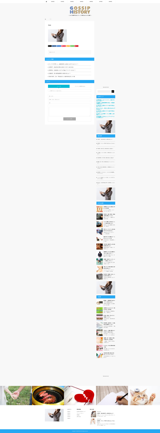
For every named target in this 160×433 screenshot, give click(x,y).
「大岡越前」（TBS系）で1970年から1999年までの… (109, 342)
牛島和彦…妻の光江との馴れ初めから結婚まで (105, 148)
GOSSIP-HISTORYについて (81, 411)
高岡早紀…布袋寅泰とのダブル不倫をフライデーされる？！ (62, 70)
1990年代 (81, 1)
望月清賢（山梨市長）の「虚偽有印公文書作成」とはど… (109, 324)
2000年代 (72, 1)
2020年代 (52, 1)
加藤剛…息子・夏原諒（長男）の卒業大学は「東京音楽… (109, 339)
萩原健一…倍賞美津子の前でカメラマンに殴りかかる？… (109, 301)
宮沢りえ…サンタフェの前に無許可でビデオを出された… (109, 230)
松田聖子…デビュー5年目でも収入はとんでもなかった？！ (106, 144)
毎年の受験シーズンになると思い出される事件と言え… (109, 349)
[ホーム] (46, 1)
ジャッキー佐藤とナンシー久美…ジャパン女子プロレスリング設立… (106, 178)
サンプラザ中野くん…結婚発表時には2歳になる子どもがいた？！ (63, 64)
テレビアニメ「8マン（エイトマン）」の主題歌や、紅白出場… (109, 271)
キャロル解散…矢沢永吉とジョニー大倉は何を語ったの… (109, 222)
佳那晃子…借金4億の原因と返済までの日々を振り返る (61, 67)
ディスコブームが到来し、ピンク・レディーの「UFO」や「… (109, 211)
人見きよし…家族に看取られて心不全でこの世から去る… (109, 331)
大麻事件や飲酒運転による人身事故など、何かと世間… (109, 304)
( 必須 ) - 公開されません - (54, 99)
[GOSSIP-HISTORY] (80, 13)
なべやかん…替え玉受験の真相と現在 (109, 346)
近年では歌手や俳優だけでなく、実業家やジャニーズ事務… (109, 256)
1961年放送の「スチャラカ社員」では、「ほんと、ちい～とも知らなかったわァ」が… (109, 335)
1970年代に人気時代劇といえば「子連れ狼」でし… (109, 278)
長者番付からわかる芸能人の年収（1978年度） (109, 207)
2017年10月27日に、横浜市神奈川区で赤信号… (109, 319)
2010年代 (62, 1)
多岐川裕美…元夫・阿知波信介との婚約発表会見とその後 (62, 76)
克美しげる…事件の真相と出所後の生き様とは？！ (109, 267)
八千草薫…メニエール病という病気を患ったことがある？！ (106, 153)
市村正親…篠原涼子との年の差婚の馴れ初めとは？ (109, 245)
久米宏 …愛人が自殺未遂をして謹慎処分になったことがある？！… (106, 168)
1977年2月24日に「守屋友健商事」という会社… (109, 241)
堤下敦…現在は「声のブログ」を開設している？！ (109, 316)
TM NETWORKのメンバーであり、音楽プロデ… (109, 357)
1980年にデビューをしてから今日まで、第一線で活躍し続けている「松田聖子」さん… (106, 425)
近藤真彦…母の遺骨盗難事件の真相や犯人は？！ (60, 73)
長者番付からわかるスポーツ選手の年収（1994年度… (109, 309)
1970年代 (100, 1)
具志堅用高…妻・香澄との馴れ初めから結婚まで (105, 157)
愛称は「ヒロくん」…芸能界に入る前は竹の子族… (109, 218)
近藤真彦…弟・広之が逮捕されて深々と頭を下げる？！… (109, 252)
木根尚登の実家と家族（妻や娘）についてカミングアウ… (109, 354)
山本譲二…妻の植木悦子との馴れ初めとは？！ (105, 139)
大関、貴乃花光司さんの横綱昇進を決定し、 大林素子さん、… (109, 312)
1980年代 (91, 1)
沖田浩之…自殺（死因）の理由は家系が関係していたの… (109, 215)
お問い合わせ (79, 416)
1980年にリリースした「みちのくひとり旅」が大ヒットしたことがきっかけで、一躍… (106, 416)
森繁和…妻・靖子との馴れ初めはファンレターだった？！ (106, 162)
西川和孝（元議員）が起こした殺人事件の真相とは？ (109, 275)
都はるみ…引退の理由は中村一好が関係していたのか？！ (106, 183)
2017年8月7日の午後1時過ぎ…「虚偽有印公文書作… (109, 327)
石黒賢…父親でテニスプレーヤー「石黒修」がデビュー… (109, 260)
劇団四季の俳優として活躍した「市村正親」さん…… (109, 248)
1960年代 (110, 1)
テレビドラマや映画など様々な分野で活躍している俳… (109, 263)
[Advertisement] (105, 54)
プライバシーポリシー (80, 413)
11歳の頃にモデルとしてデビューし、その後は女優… (109, 233)
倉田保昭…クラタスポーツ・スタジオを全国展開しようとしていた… (106, 173)
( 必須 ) (51, 96)
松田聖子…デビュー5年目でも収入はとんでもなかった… (106, 421)
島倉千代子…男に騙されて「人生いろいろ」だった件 (109, 237)
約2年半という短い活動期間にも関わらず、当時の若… (109, 226)
